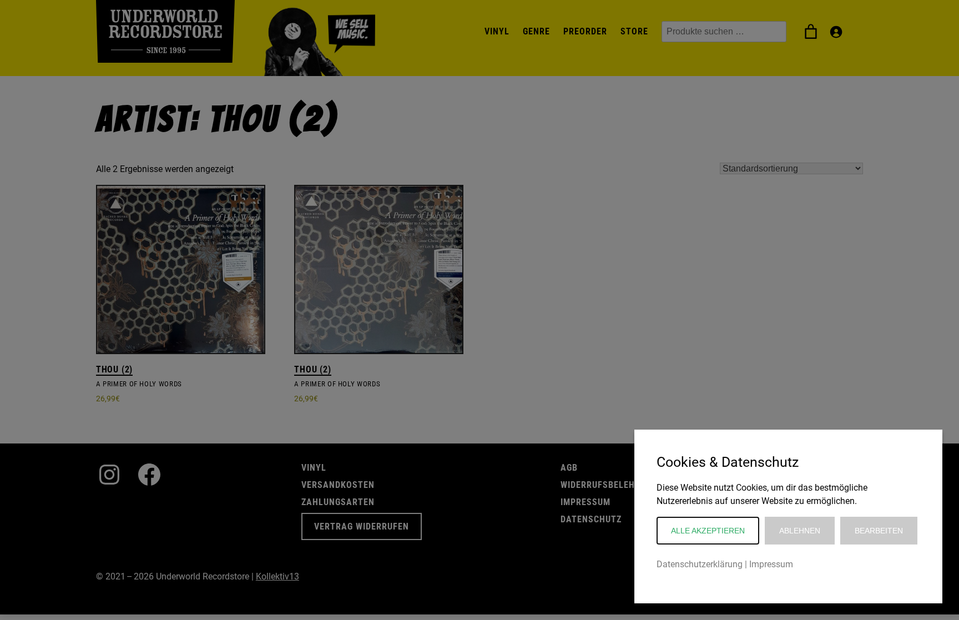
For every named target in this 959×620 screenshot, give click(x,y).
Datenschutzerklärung (700, 564)
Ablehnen (799, 530)
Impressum (771, 564)
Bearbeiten (879, 530)
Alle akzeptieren (708, 530)
